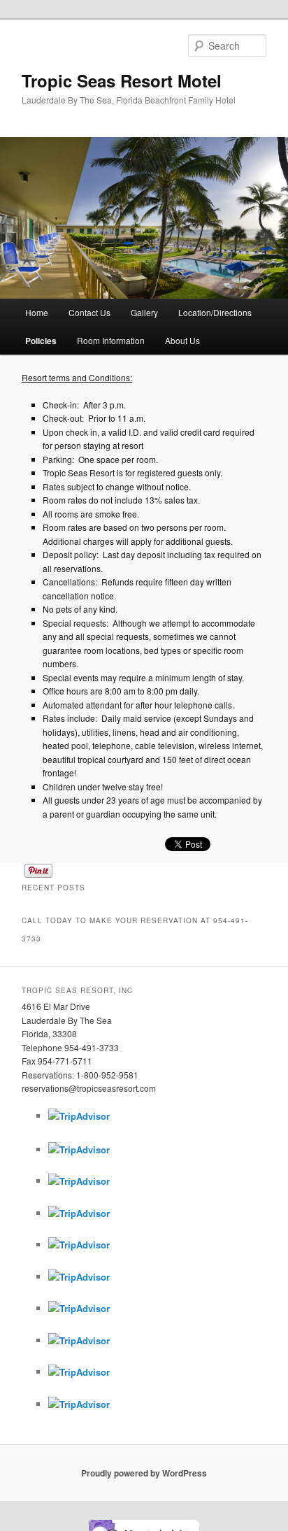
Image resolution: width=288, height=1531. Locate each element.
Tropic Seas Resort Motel (122, 80)
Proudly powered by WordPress (144, 1473)
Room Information (111, 340)
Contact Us (89, 312)
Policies (41, 340)
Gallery (144, 312)
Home (36, 312)
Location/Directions (215, 312)
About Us (182, 340)
